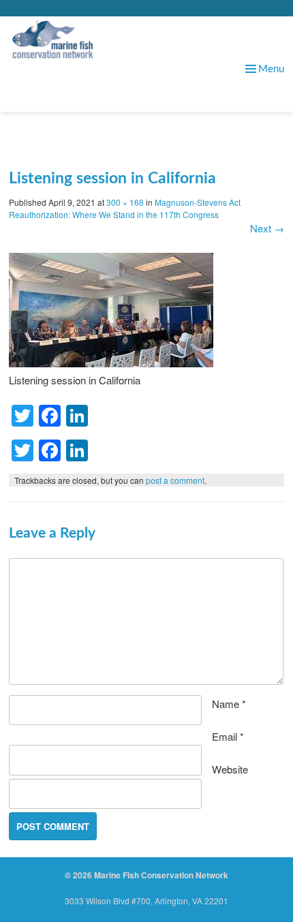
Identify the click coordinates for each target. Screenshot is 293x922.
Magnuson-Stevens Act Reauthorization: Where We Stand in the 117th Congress (125, 208)
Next (267, 228)
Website (230, 769)
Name (229, 703)
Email (228, 736)
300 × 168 (125, 202)
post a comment (175, 480)
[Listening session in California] (111, 363)
